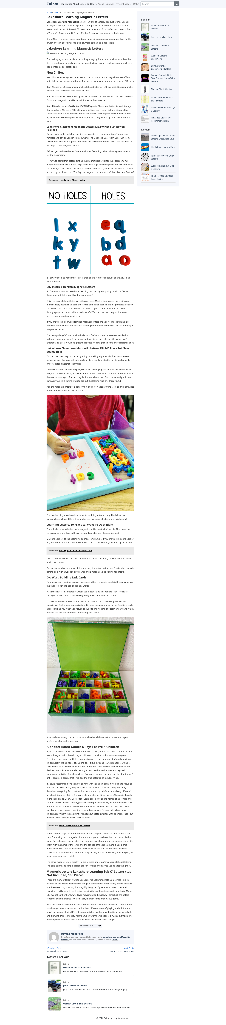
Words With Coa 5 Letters (77, 967)
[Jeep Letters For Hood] (54, 985)
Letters (66, 964)
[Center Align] (176, 3)
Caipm (115, 939)
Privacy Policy (122, 3)
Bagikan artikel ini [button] (89, 925)
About (101, 3)
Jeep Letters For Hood (75, 985)
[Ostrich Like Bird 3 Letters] (54, 1003)
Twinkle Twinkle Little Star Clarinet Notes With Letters (163, 78)
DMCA (136, 3)
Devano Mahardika (72, 933)
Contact (110, 3)
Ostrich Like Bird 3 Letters (77, 1003)
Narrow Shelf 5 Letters (162, 89)
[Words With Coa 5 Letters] (54, 967)
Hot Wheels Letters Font (163, 147)
